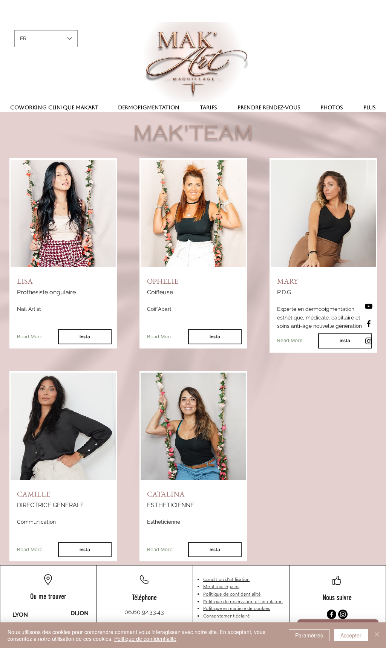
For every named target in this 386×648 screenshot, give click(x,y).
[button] (369, 107)
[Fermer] (376, 635)
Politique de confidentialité (145, 638)
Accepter (350, 635)
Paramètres (309, 635)
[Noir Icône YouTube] (368, 306)
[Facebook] (368, 323)
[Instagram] (368, 340)
